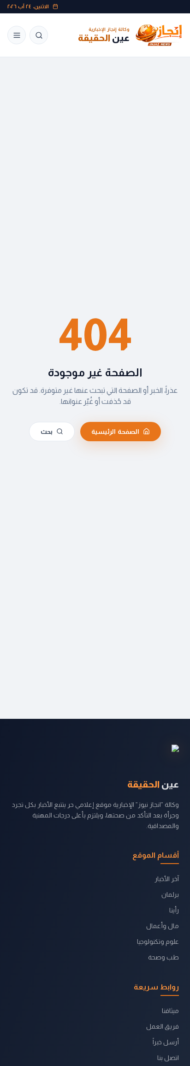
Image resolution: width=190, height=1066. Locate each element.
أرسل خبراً (166, 1042)
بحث (47, 431)
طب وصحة (163, 957)
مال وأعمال (162, 926)
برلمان (170, 894)
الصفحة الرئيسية (115, 431)
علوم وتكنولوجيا (158, 941)
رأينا (174, 910)
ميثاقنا (170, 1010)
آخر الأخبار (166, 878)
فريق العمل (162, 1026)
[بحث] (39, 35)
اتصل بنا (168, 1057)
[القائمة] (16, 35)
